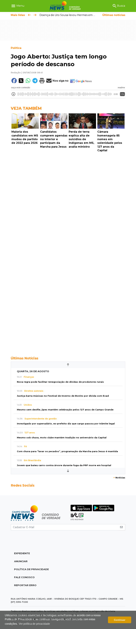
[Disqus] (68, 199)
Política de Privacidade (31, 569)
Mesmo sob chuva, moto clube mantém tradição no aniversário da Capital (61, 437)
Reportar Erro (25, 585)
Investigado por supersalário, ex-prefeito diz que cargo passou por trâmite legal (66, 423)
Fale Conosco (24, 577)
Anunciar (21, 561)
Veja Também (26, 108)
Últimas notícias (113, 15)
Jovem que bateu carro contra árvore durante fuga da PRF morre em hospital (64, 465)
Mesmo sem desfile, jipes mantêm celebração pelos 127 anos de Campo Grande (65, 409)
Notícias (119, 477)
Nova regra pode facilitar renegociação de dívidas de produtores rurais (60, 382)
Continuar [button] (119, 620)
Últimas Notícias (24, 358)
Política (16, 48)
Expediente (22, 553)
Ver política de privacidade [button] (34, 623)
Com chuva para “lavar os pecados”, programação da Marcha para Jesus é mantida (67, 451)
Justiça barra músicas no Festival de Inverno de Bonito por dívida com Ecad (63, 396)
